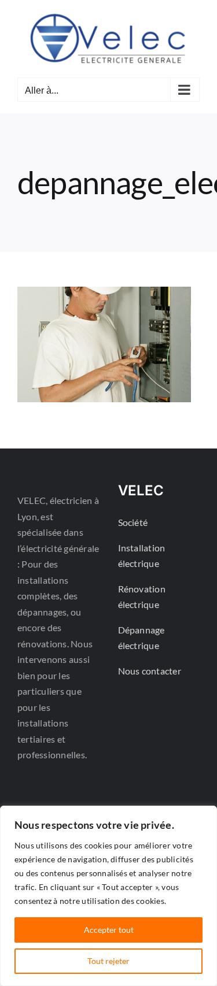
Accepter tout (109, 930)
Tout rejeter (108, 961)
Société (133, 522)
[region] (108, 896)
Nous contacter (149, 670)
